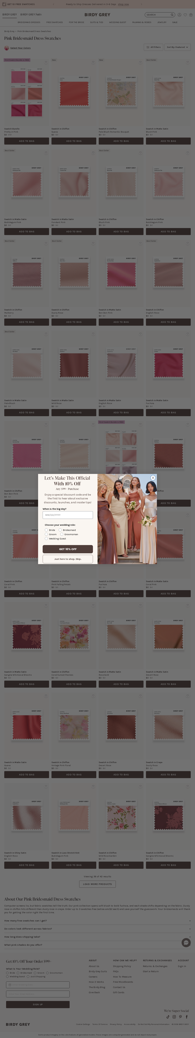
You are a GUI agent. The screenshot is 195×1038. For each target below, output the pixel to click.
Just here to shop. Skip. (67, 559)
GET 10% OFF (68, 549)
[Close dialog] (153, 477)
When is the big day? (54, 508)
